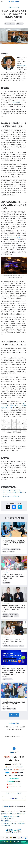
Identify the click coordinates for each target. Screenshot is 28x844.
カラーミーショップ (9, 23)
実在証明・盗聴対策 (5, 820)
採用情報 (22, 727)
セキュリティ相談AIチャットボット (7, 818)
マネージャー (20, 23)
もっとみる (14, 715)
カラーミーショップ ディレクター (12, 490)
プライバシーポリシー (14, 727)
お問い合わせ (18, 729)
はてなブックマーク (20, 507)
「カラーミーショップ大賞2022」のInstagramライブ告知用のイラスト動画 (13, 406)
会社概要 (5, 727)
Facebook (14, 507)
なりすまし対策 (21, 823)
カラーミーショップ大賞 (13, 237)
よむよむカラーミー (18, 102)
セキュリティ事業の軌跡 (5, 825)
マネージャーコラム (14, 7)
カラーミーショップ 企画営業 (11, 496)
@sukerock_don (21, 66)
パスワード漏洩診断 (5, 816)
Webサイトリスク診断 (14, 816)
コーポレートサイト (11, 793)
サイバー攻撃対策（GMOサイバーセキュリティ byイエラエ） (12, 821)
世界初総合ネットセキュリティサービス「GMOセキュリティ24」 (13, 813)
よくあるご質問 (10, 729)
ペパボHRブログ (14, 2)
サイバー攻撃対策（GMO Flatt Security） (8, 823)
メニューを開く (2, 2)
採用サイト (19, 793)
